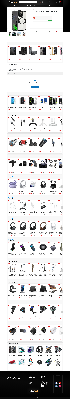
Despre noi (43, 376)
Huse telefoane (22, 7)
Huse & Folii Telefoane (16, 7)
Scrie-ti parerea (35, 86)
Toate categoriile (10, 7)
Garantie (30, 383)
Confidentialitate (44, 383)
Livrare (30, 382)
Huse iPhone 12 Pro (31, 7)
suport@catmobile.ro (11, 383)
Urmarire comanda (32, 377)
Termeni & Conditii (44, 382)
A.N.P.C (42, 385)
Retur (30, 384)
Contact (30, 376)
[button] (62, 53)
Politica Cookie (44, 384)
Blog (42, 377)
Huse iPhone (26, 7)
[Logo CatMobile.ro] (13, 2)
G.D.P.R (42, 386)
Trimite (50, 20)
